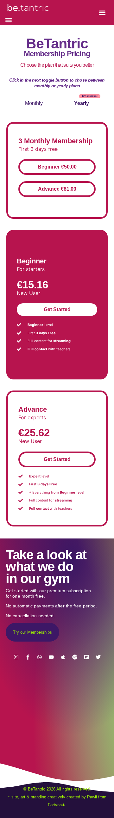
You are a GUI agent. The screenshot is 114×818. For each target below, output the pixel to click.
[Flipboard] (86, 657)
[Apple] (63, 657)
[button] (8, 20)
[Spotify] (75, 657)
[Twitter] (98, 657)
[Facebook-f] (28, 657)
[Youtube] (51, 657)
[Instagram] (16, 657)
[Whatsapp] (40, 657)
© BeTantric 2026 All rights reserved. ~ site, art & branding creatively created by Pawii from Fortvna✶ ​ (57, 797)
